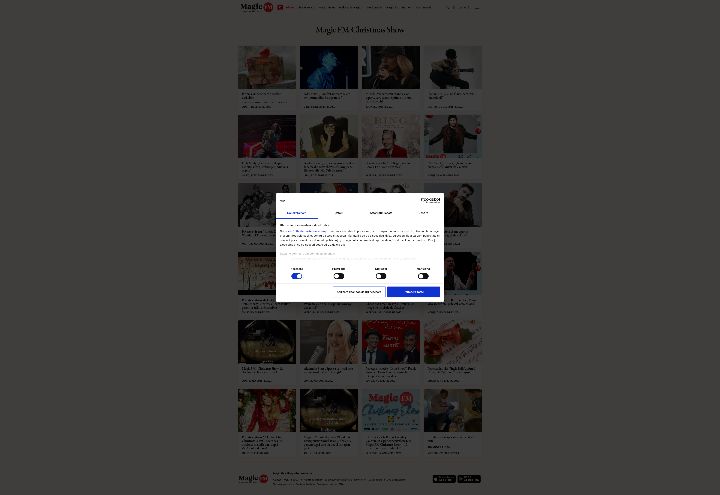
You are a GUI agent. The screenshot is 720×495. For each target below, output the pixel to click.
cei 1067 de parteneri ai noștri (309, 231)
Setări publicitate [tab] (381, 212)
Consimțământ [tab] (296, 212)
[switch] (339, 276)
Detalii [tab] (339, 212)
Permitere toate (414, 291)
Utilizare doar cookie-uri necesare (359, 291)
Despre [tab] (423, 212)
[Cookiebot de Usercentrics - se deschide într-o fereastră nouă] (423, 200)
